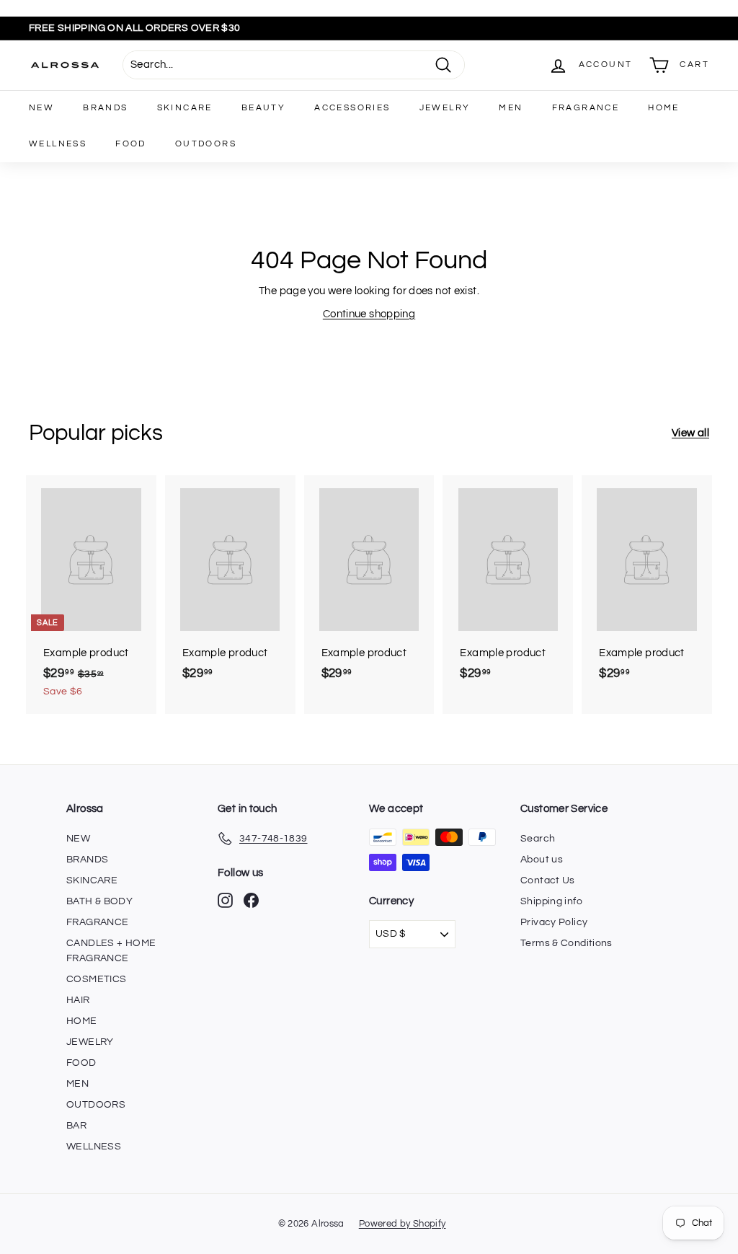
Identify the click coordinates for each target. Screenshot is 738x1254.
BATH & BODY (99, 901)
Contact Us (547, 880)
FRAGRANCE (586, 107)
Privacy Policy (553, 922)
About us (541, 860)
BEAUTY (263, 107)
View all (690, 433)
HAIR (78, 1000)
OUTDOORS (205, 144)
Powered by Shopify (402, 1224)
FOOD (130, 144)
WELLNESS (57, 144)
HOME (664, 107)
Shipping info (551, 901)
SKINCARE (185, 107)
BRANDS (105, 107)
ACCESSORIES (352, 107)
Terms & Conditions (566, 943)
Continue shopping (369, 314)
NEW (41, 107)
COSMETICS (96, 979)
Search (537, 839)
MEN (511, 107)
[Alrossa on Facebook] (251, 900)
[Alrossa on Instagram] (225, 900)
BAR (76, 1126)
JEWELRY (445, 107)
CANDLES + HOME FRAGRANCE (111, 950)
